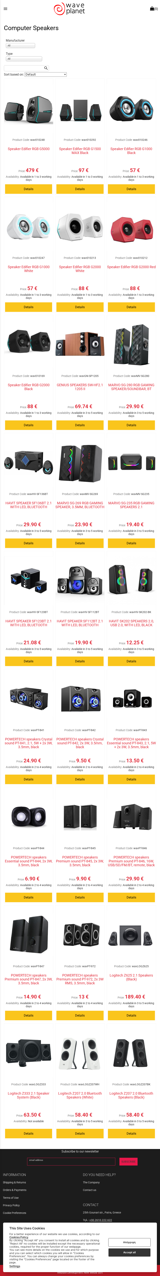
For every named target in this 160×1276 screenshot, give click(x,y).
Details (28, 189)
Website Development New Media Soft (80, 1272)
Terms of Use (11, 1197)
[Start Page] (68, 8)
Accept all (129, 1252)
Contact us (89, 1190)
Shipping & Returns (14, 1182)
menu (5, 8)
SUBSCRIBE (128, 1161)
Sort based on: (14, 74)
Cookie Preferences (14, 1212)
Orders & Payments (14, 1190)
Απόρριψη (129, 1242)
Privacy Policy (11, 1205)
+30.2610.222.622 (100, 1220)
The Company (91, 1182)
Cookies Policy (18, 1237)
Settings (14, 1266)
